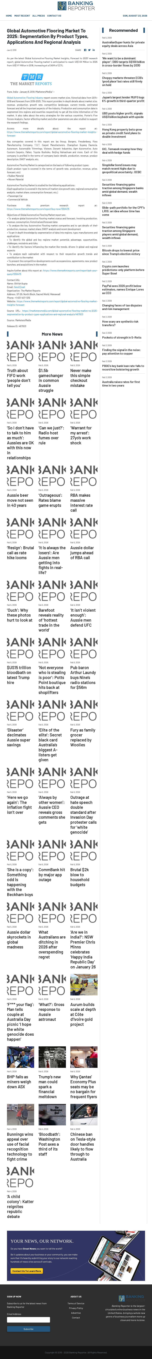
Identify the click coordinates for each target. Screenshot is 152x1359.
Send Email (19, 287)
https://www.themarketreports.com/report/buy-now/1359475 (38, 208)
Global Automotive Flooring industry (25, 97)
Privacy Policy (76, 1308)
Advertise (76, 1312)
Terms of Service (76, 1303)
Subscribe (28, 1328)
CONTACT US (54, 15)
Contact (76, 1317)
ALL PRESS (38, 15)
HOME (9, 15)
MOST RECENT (22, 15)
